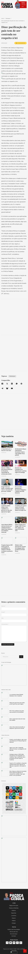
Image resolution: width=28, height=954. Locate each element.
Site (2, 618)
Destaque (8, 18)
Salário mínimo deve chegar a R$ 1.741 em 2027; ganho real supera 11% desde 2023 (20, 527)
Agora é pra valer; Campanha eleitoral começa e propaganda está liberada (18, 749)
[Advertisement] (14, 317)
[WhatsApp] (17, 384)
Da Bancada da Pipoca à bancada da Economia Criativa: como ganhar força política (20, 452)
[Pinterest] (21, 384)
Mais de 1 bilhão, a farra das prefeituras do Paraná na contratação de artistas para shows (6, 471)
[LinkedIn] (12, 384)
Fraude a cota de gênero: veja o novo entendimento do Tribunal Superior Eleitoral (18, 741)
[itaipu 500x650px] (14, 798)
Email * (3, 612)
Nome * (3, 606)
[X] (7, 384)
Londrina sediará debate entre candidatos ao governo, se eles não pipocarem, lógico (6, 508)
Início (2, 18)
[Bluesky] (7, 388)
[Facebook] (2, 384)
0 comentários (21, 43)
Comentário (4, 624)
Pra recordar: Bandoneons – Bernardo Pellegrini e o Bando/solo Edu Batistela (20, 490)
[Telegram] (2, 388)
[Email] (12, 388)
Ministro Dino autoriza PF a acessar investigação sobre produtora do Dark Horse (20, 548)
